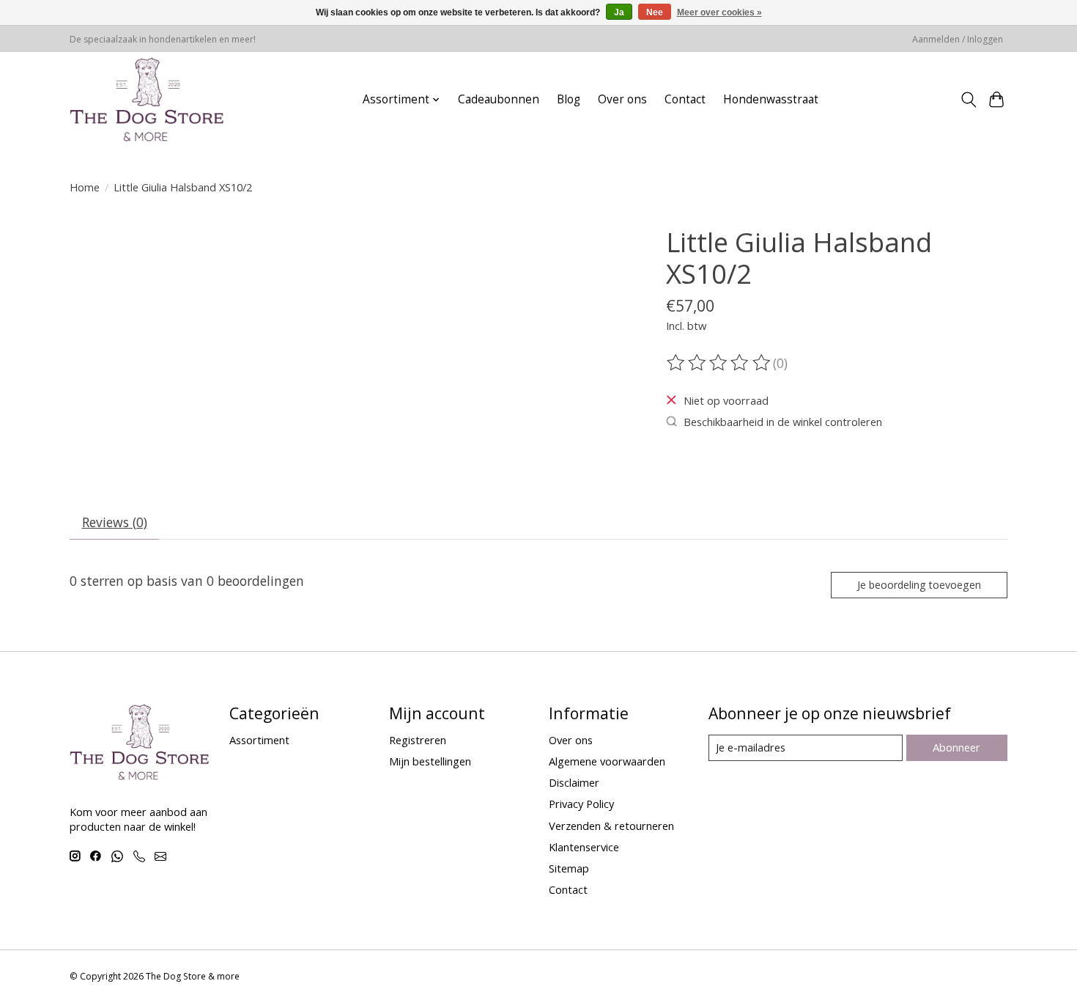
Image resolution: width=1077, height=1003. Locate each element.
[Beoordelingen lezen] (719, 362)
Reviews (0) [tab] (114, 522)
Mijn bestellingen (430, 761)
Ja (619, 12)
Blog (568, 99)
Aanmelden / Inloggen (957, 39)
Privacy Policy (581, 803)
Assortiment (259, 739)
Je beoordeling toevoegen (919, 585)
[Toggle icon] (968, 100)
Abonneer (956, 747)
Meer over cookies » (719, 12)
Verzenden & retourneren (611, 825)
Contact (685, 99)
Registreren (417, 739)
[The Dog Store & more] (146, 99)
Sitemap (569, 868)
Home (85, 187)
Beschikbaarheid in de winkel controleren (783, 421)
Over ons (622, 99)
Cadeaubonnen (498, 99)
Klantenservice (584, 846)
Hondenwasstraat (770, 99)
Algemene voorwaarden (607, 761)
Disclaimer (574, 782)
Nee (654, 12)
